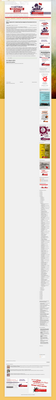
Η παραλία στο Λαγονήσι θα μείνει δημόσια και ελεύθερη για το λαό (17, 373)
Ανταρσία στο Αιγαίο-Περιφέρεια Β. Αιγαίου (44, 305)
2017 (40, 292)
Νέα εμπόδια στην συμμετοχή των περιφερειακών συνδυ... (44, 262)
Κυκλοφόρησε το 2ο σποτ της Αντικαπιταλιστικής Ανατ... (44, 211)
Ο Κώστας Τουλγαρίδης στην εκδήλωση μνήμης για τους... (45, 281)
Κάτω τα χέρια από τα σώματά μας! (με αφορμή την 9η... (45, 208)
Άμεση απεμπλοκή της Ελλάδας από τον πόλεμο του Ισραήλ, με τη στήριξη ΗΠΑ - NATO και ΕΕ (20, 369)
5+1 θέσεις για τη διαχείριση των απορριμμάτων (44, 244)
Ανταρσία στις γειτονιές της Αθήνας (44, 304)
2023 (40, 192)
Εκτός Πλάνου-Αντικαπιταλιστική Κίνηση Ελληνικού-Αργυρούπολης (44, 321)
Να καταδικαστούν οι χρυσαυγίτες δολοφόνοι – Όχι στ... (44, 271)
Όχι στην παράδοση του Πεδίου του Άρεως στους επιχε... (45, 237)
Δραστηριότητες (31, 18)
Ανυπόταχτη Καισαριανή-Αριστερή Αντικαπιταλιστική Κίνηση (44, 310)
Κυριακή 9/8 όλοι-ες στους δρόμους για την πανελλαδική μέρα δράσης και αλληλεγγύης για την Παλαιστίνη (44, 334)
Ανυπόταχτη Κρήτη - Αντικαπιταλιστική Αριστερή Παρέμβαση (44, 311)
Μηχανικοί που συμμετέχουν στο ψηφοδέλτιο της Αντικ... (44, 214)
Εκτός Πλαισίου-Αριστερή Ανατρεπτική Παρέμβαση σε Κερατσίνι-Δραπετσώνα (44, 320)
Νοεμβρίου (42, 198)
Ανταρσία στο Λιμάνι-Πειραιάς (43, 306)
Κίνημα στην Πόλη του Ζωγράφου (44, 342)
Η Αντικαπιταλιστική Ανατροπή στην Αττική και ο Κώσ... (45, 285)
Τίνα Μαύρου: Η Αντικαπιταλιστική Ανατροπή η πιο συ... (44, 251)
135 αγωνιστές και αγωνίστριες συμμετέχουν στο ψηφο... (44, 279)
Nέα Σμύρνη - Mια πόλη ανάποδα (44, 340)
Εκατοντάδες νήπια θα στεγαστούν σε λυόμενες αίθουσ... (45, 258)
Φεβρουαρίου (42, 289)
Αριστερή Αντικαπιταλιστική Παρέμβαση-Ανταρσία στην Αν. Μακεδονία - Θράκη (44, 314)
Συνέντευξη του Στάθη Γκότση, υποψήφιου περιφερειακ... (44, 239)
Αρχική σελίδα (8, 18)
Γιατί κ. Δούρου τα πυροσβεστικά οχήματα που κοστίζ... (44, 216)
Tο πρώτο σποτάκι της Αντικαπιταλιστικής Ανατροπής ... (45, 236)
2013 (40, 296)
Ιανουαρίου (42, 290)
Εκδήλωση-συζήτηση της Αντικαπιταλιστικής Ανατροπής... (44, 275)
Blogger (34, 394)
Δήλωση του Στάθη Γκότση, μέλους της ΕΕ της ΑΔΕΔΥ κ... (45, 217)
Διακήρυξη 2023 (13, 18)
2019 (40, 196)
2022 (40, 193)
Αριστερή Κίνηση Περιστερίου (43, 315)
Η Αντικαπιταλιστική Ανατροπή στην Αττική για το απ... (45, 204)
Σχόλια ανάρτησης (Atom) (12, 83)
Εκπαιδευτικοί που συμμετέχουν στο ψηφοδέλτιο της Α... (45, 213)
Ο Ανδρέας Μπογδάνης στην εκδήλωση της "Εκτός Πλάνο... (45, 226)
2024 (40, 191)
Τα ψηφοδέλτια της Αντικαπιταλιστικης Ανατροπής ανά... (45, 205)
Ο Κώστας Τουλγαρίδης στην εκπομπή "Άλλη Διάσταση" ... (45, 267)
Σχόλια (41, 357)
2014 (40, 295)
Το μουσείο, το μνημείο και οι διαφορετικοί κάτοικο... (44, 234)
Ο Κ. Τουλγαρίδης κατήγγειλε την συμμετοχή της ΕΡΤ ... (44, 253)
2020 (40, 195)
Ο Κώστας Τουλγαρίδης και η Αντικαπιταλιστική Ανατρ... (44, 273)
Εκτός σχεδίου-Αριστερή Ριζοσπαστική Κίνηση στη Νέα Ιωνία (44, 323)
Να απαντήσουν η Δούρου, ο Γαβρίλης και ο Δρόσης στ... (45, 265)
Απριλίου (42, 287)
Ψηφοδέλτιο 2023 (19, 18)
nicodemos (30, 394)
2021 (40, 194)
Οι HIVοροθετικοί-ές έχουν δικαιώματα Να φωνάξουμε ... (45, 256)
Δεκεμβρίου (42, 197)
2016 (40, 293)
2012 (40, 297)
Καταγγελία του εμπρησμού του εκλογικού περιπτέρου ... (44, 264)
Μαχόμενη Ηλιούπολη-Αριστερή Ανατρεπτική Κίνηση (43, 324)
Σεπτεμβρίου (42, 200)
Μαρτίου (42, 288)
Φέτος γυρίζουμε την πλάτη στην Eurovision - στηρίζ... (44, 250)
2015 (40, 294)
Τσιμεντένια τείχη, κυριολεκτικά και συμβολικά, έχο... (44, 245)
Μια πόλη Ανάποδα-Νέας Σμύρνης (44, 325)
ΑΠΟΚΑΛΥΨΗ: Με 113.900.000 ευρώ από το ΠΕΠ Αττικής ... (45, 270)
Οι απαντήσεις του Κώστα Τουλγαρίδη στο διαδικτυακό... (45, 228)
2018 (40, 291)
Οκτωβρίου (42, 199)
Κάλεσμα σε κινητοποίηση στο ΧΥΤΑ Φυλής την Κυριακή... (45, 282)
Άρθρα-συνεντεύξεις (25, 18)
